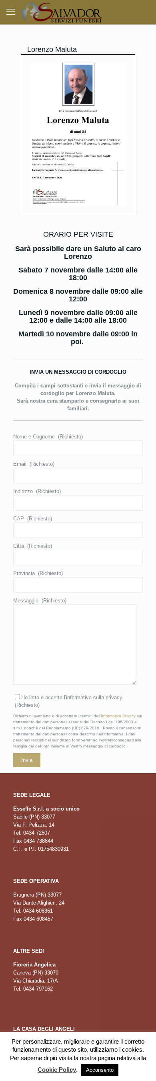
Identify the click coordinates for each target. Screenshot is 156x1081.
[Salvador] (62, 12)
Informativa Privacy (118, 716)
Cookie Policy (57, 1069)
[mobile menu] (11, 12)
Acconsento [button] (100, 1070)
